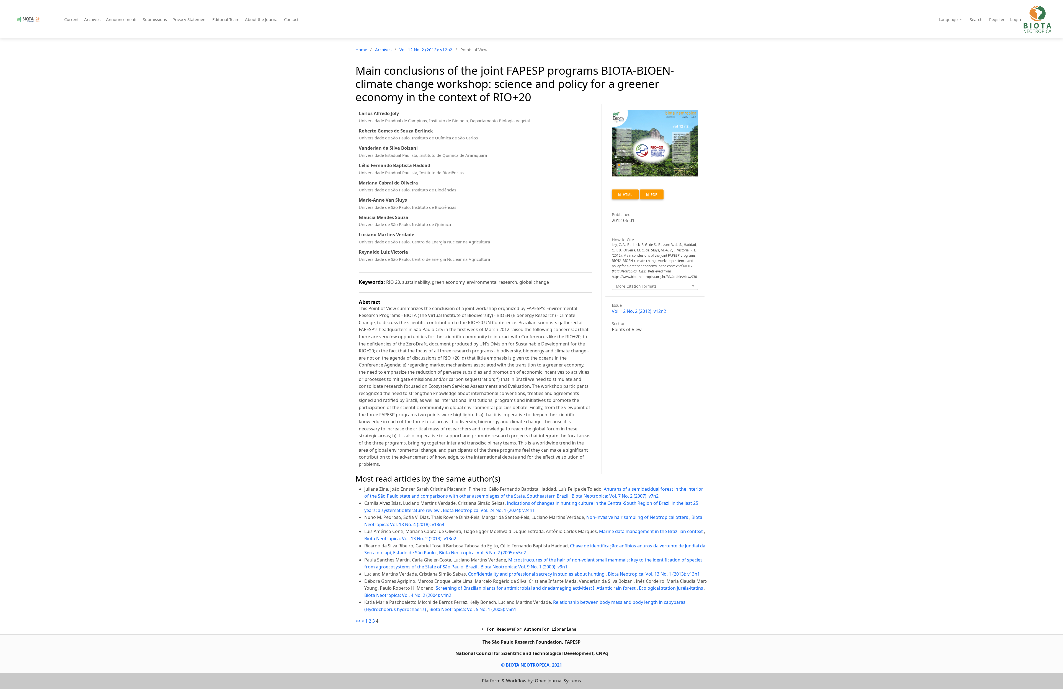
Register (997, 19)
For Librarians (558, 629)
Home (361, 49)
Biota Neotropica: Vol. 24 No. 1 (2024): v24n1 (489, 510)
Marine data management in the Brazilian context (651, 531)
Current (71, 19)
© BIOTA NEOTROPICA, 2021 (531, 665)
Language (949, 19)
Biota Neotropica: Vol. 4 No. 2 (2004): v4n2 (407, 595)
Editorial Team (225, 19)
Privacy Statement (189, 19)
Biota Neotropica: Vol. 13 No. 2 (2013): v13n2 (410, 538)
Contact (291, 19)
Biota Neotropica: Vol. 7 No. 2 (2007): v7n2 (615, 496)
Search (976, 19)
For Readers (500, 629)
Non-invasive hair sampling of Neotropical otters (637, 517)
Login (1015, 19)
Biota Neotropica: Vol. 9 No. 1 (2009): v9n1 (524, 567)
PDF (653, 194)
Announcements (121, 19)
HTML (627, 194)
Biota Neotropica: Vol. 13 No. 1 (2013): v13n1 (654, 574)
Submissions (155, 19)
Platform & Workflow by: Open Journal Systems (531, 681)
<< (357, 621)
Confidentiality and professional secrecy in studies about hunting (537, 574)
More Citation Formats (636, 286)
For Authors (527, 629)
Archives (92, 19)
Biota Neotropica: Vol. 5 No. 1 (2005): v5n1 (472, 609)
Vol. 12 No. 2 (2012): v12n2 (425, 49)
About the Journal (261, 19)
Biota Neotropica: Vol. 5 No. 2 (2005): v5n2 (482, 553)
